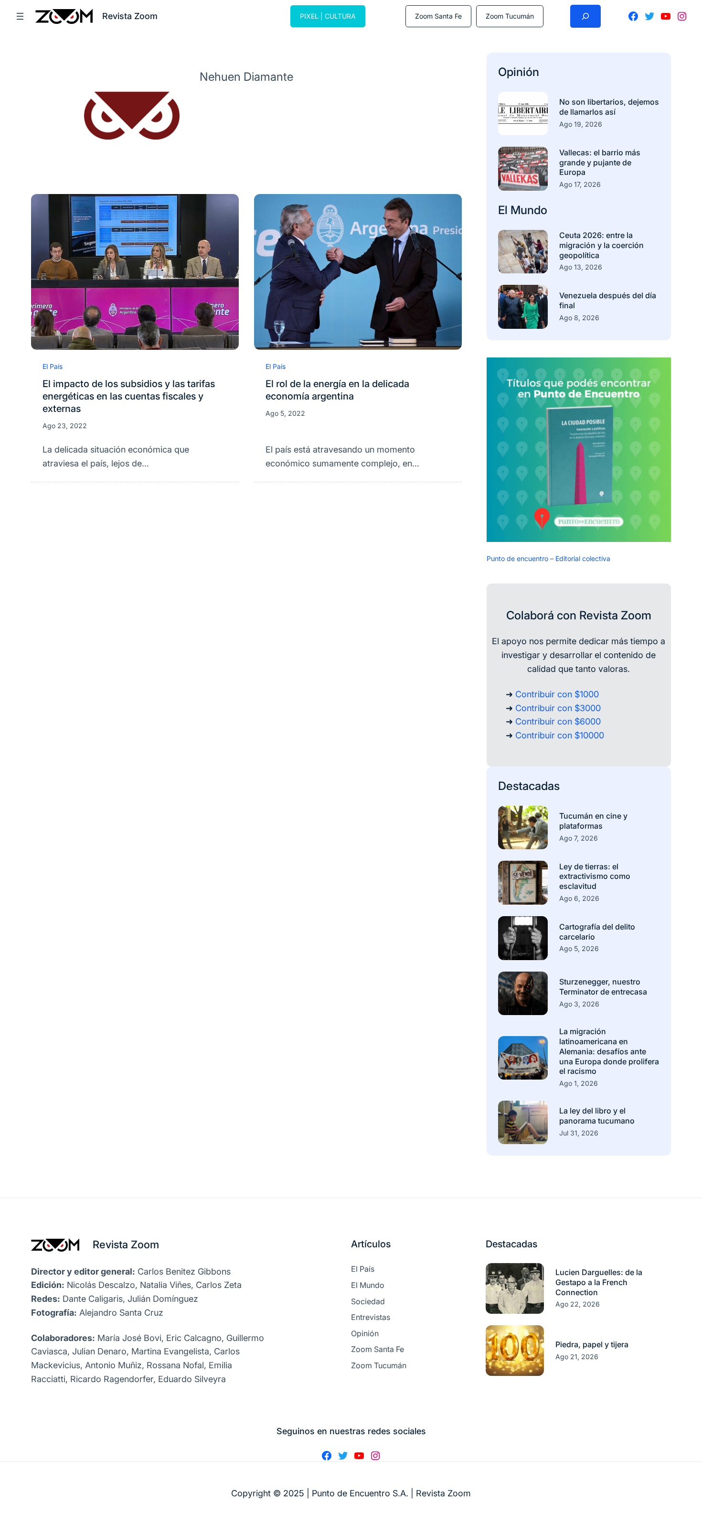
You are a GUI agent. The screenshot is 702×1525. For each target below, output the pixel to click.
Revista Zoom (126, 1244)
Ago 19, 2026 (580, 124)
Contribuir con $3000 (558, 708)
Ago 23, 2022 (65, 426)
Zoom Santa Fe (438, 16)
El (504, 210)
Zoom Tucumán (510, 16)
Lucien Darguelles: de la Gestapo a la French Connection (598, 1282)
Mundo (529, 210)
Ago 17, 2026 (580, 184)
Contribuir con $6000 (558, 721)
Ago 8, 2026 (579, 318)
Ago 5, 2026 (579, 948)
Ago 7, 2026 (578, 838)
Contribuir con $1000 (557, 694)
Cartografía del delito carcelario (597, 931)
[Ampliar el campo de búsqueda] (585, 16)
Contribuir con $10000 (559, 735)
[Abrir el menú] (20, 16)
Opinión (518, 72)
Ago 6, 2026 (579, 898)
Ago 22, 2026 (577, 1304)
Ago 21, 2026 (576, 1356)
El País (53, 366)
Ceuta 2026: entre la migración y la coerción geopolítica (601, 245)
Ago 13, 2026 (580, 267)
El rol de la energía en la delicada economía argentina (337, 390)
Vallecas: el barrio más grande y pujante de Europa (599, 162)
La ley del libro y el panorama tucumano (597, 1115)
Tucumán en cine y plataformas (593, 821)
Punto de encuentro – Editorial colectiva (548, 558)
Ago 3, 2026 (579, 1004)
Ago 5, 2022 (285, 413)
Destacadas (529, 786)
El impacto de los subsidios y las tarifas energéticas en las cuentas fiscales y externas (129, 396)
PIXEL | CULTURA (328, 16)
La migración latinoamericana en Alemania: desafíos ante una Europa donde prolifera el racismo (609, 1051)
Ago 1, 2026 (578, 1083)
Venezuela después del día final (607, 300)
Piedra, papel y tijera (591, 1344)
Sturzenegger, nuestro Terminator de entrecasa (603, 986)
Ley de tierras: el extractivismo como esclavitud (594, 876)
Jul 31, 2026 (578, 1133)
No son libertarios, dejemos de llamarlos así (609, 107)
